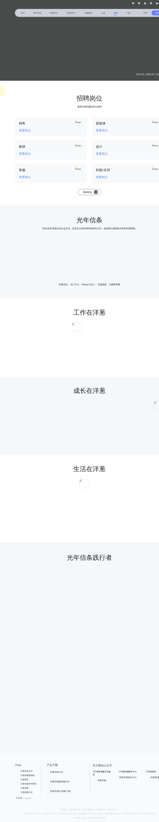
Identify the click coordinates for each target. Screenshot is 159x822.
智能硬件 (89, 13)
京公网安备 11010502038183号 (90, 813)
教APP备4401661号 (112, 813)
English (28, 798)
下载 (128, 13)
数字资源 (37, 13)
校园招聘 (128, 44)
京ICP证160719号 (49, 813)
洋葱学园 (22, 4)
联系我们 (64, 809)
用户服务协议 (75, 809)
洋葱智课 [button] (70, 13)
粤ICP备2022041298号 (67, 813)
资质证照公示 (113, 809)
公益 (103, 13)
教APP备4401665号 (147, 813)
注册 (145, 13)
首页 (23, 13)
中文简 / (20, 798)
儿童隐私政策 (100, 809)
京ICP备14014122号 (32, 813)
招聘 (116, 13)
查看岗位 (25, 130)
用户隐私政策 (87, 809)
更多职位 (87, 192)
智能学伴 (54, 13)
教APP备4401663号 (130, 813)
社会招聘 (103, 44)
